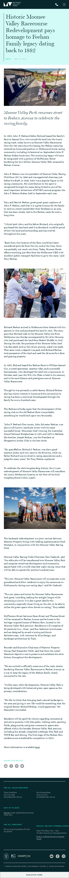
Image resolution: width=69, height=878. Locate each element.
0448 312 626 (41, 795)
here (37, 747)
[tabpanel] (35, 87)
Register (7, 813)
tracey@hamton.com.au (13, 797)
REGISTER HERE (34, 875)
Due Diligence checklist (37, 866)
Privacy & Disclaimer (56, 866)
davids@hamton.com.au (45, 797)
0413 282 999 (9, 795)
